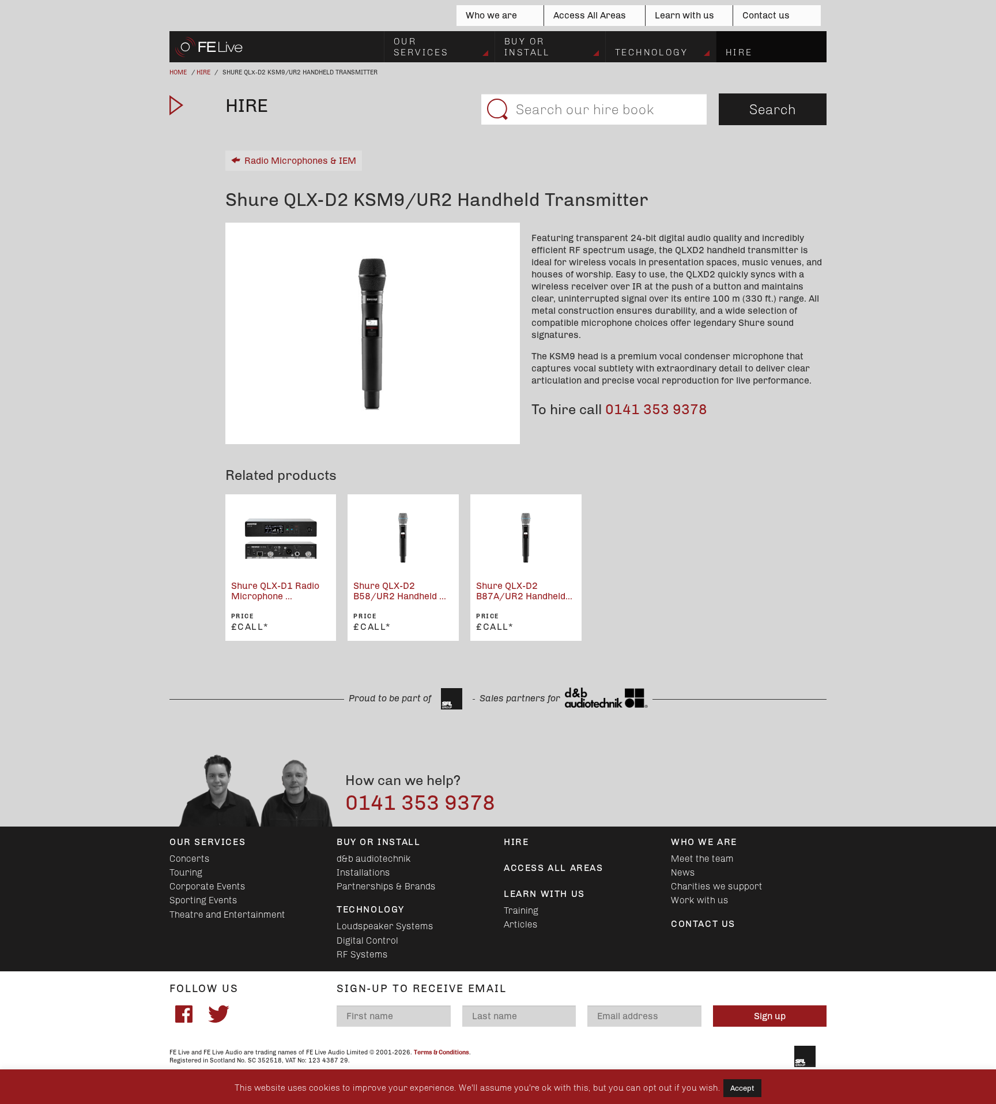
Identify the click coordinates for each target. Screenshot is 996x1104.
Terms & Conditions (441, 1052)
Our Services (421, 46)
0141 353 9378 (656, 409)
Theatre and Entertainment (227, 914)
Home (178, 72)
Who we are (491, 15)
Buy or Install (527, 46)
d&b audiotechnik (374, 858)
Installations (363, 872)
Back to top (13, 1065)
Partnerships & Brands (386, 886)
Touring (185, 872)
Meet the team (702, 858)
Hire (739, 52)
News (683, 872)
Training (521, 910)
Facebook (183, 1014)
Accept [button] (742, 1088)
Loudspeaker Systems (385, 926)
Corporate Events (207, 886)
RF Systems (362, 954)
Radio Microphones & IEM (300, 160)
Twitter (218, 1014)
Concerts (189, 858)
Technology (651, 52)
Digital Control (367, 940)
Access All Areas (589, 15)
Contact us (766, 15)
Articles (521, 924)
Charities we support (717, 886)
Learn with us (684, 15)
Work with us (700, 900)
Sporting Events (203, 900)
